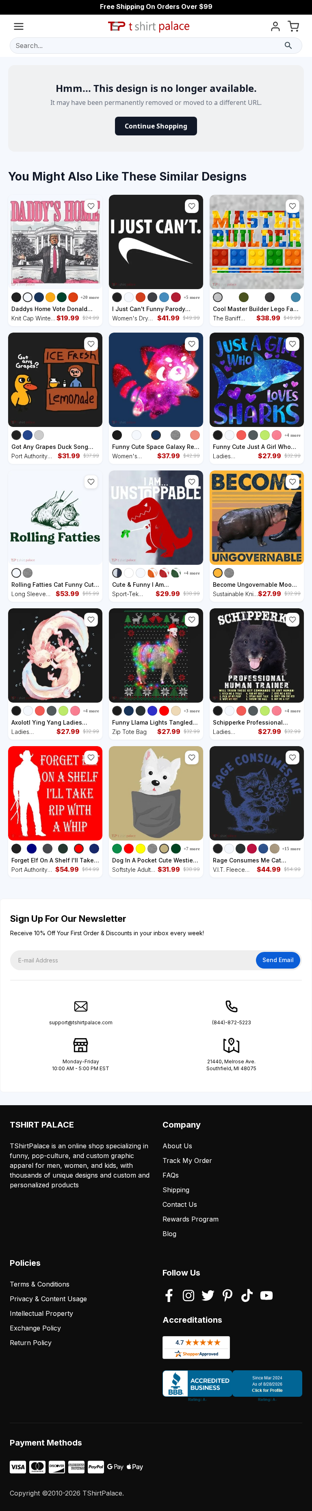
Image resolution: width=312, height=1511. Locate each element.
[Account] (275, 27)
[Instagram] (188, 1296)
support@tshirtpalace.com (81, 1022)
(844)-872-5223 (231, 1022)
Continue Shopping (156, 126)
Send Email (278, 959)
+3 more (192, 710)
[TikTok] (247, 1296)
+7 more (192, 848)
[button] (91, 206)
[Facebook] (169, 1296)
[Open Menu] (19, 27)
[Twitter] (208, 1296)
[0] (293, 27)
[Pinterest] (227, 1296)
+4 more (292, 435)
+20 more (89, 297)
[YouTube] (266, 1296)
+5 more (192, 297)
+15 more (291, 848)
